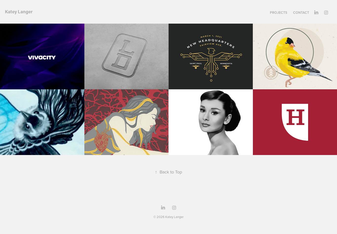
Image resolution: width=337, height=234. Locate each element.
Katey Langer (19, 12)
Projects (278, 12)
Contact (301, 12)
